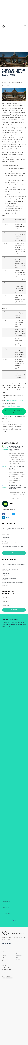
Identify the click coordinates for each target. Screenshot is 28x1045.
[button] (6, 514)
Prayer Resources (13, 81)
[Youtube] (10, 943)
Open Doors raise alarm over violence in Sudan (13, 528)
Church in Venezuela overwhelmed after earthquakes (16, 447)
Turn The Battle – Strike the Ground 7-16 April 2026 (17, 487)
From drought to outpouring (9, 542)
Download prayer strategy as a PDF (14, 412)
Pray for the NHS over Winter (17, 467)
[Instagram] (5, 943)
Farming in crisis (6, 537)
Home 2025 (5, 81)
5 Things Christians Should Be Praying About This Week (13, 583)
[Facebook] (3, 943)
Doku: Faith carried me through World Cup (12, 546)
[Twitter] (7, 943)
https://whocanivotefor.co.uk (14, 400)
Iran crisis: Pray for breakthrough (10, 533)
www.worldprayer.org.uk (12, 406)
